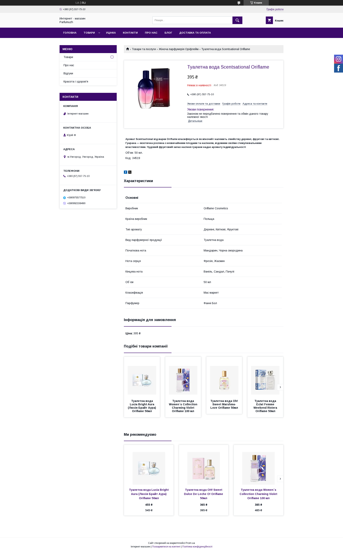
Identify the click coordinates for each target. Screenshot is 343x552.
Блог (168, 32)
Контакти (130, 32)
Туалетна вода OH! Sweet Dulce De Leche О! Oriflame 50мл (204, 494)
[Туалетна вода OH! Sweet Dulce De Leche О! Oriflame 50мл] (203, 465)
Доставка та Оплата (195, 32)
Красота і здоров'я (76, 81)
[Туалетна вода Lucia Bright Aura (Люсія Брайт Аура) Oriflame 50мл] (142, 377)
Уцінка (111, 32)
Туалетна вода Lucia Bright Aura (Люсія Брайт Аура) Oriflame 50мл (142, 406)
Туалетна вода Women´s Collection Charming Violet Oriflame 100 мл (183, 406)
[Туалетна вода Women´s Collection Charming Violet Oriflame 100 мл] (183, 377)
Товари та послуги (144, 49)
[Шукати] (237, 20)
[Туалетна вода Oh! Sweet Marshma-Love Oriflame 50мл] (224, 377)
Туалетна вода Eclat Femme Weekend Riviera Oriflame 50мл (265, 406)
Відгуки (68, 73)
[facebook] (125, 172)
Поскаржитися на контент (166, 546)
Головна (69, 32)
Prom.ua (190, 543)
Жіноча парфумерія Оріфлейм (178, 49)
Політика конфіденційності (197, 546)
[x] (129, 172)
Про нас (151, 32)
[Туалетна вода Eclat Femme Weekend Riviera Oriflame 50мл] (265, 377)
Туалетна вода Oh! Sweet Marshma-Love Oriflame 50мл (224, 404)
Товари (89, 32)
